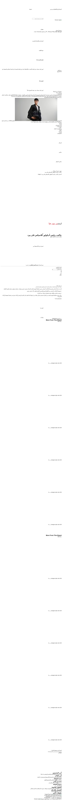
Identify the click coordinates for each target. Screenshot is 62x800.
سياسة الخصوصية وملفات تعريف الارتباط (46, 788)
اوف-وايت (21, 96)
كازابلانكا (15, 95)
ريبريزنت (60, 97)
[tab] (52, 180)
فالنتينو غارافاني (49, 97)
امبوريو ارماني (52, 96)
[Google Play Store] (49, 794)
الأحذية (57, 777)
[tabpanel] (31, 292)
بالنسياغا (56, 774)
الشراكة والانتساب (52, 782)
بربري (26, 95)
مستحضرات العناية (41, 777)
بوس (38, 95)
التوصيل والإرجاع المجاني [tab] (40, 286)
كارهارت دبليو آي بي (21, 95)
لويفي (34, 96)
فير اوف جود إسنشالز (45, 96)
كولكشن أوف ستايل (10, 95)
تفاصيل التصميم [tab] (46, 286)
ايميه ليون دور (51, 95)
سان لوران (57, 97)
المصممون (59, 120)
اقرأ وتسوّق (59, 785)
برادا (12, 96)
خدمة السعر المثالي (34, 788)
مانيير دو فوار (31, 96)
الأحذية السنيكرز (53, 777)
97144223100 (47, 797)
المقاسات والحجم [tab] (52, 286)
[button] (59, 30)
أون (19, 96)
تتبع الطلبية (46, 780)
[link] (36, 31)
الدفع (50, 780)
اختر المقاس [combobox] (59, 269)
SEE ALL (60, 321)
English (30, 9)
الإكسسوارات (47, 777)
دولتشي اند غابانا (58, 96)
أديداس (55, 95)
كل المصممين (59, 95)
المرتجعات (53, 791)
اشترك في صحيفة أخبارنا (57, 750)
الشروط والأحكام (58, 788)
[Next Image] (52, 218)
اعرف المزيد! (28, 265)
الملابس (60, 777)
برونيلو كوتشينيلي (30, 95)
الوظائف (57, 782)
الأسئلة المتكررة (54, 780)
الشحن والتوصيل (58, 791)
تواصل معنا (59, 780)
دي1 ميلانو (4, 95)
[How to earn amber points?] (52, 251)
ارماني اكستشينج (45, 95)
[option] (31, 270)
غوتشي (40, 96)
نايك (24, 96)
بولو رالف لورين (16, 96)
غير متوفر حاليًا (59, 285)
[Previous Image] (52, 199)
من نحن (60, 782)
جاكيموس (37, 96)
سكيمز (53, 97)
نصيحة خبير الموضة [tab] (58, 286)
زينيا (45, 97)
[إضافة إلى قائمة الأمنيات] (47, 281)
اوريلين (40, 95)
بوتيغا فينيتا (35, 95)
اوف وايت (60, 774)
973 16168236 (49, 796)
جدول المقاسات (59, 268)
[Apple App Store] (58, 794)
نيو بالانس (26, 96)
